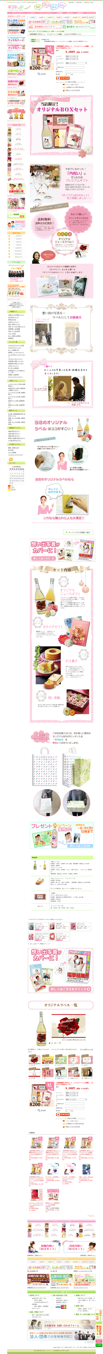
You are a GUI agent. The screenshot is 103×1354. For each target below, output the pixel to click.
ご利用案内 (59, 13)
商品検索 (16, 214)
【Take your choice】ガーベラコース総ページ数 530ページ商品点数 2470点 (41, 936)
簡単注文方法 (12, 319)
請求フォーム (13, 410)
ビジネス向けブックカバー (14, 35)
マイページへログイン (45, 13)
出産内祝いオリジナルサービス (59, 1287)
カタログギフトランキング (14, 120)
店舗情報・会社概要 (14, 329)
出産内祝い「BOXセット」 (88, 1255)
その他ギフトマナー (15, 444)
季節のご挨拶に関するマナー (16, 438)
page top (91, 1215)
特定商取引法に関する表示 (61, 1350)
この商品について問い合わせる (75, 87)
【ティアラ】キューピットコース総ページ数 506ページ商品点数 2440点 (62, 936)
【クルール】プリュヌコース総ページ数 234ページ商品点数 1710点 (83, 926)
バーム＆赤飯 (60, 31)
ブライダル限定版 (12, 210)
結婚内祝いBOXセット (13, 87)
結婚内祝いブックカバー (14, 50)
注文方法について (13, 317)
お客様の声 (80, 13)
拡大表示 (43, 74)
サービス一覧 (13, 342)
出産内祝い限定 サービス (15, 361)
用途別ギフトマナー (15, 428)
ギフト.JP (31, 31)
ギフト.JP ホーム (17, 13)
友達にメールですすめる (73, 90)
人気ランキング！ (13, 366)
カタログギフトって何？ (14, 299)
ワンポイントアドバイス (15, 455)
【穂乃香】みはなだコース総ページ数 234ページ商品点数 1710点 (62, 926)
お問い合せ (69, 13)
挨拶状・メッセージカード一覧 (83, 1271)
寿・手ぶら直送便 (13, 368)
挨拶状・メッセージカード (16, 352)
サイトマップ (91, 13)
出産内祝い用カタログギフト (15, 195)
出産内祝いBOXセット (13, 77)
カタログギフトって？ (14, 348)
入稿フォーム (13, 380)
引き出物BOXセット (12, 98)
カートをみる (31, 13)
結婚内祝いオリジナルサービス (36, 1287)
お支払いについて (13, 322)
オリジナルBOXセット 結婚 (45, 31)
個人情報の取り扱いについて (42, 1350)
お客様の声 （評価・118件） (15, 228)
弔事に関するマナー (14, 436)
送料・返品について (14, 324)
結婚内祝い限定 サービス (15, 363)
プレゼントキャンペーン (15, 359)
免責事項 (10, 338)
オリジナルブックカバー (15, 377)
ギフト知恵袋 (12, 452)
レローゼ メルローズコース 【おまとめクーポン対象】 (36, 1204)
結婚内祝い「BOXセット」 (35, 1255)
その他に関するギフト (14, 440)
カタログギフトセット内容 (16, 345)
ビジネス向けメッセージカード (15, 105)
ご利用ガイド (13, 311)
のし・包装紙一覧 (13, 350)
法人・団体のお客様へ (14, 336)
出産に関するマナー (14, 433)
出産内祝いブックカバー (14, 43)
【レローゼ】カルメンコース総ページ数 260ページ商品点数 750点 (41, 926)
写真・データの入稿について (16, 326)
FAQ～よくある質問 (14, 331)
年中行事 (10, 450)
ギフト (74, 1347)
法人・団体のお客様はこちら (15, 27)
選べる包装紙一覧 (32, 1271)
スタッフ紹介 (12, 333)
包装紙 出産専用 (13, 374)
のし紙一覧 (53, 1271)
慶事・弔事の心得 (13, 447)
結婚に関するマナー (14, 431)
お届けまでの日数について (16, 315)
